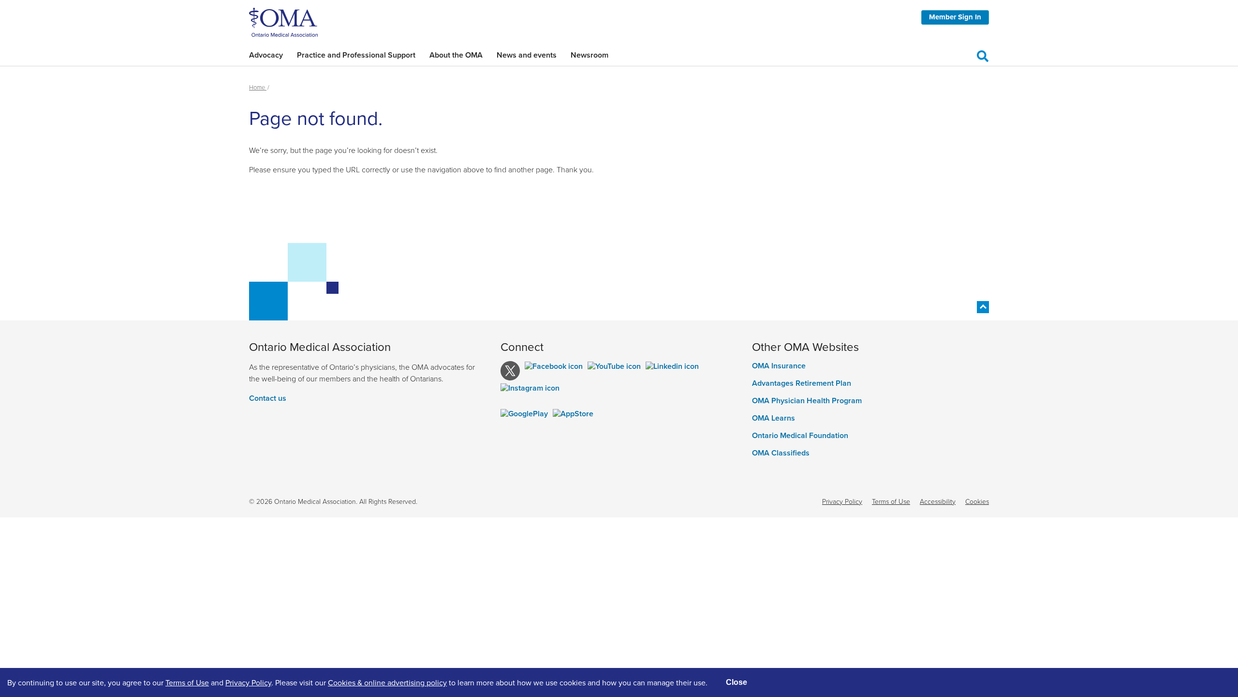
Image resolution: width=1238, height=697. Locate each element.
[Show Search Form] (982, 54)
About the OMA (456, 55)
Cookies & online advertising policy (387, 682)
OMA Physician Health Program (807, 401)
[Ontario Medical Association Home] (283, 21)
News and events (527, 55)
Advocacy (266, 55)
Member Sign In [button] (955, 17)
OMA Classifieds (781, 453)
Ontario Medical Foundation (800, 435)
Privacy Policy (842, 501)
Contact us (267, 398)
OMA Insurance (779, 366)
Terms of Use (891, 501)
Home (257, 87)
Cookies (977, 501)
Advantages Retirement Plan (801, 383)
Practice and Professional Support (356, 55)
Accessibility (938, 501)
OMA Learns (773, 418)
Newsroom (589, 55)
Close (736, 682)
